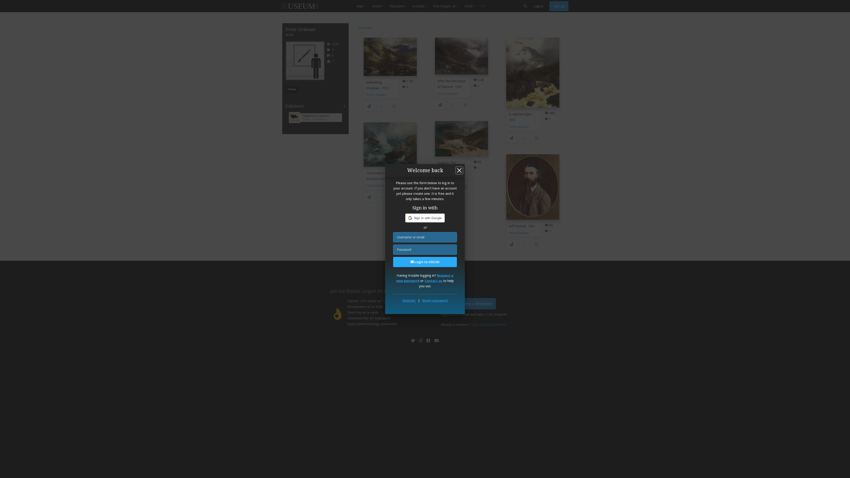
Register (409, 300)
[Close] (459, 170)
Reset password (435, 300)
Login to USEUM (426, 262)
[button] (425, 218)
